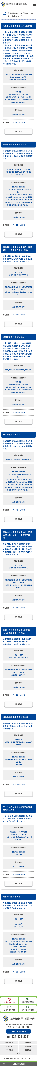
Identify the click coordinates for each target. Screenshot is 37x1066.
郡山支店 (28, 1043)
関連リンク (20, 1058)
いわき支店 (9, 1050)
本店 (18, 1054)
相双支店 (28, 1050)
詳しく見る (18, 131)
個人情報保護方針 (9, 1058)
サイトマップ (29, 1058)
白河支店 (9, 1046)
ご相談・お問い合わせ (18, 1031)
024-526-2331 (18, 1036)
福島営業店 (9, 1043)
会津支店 (28, 1046)
